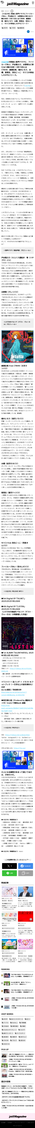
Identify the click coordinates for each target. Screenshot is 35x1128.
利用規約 (10, 1122)
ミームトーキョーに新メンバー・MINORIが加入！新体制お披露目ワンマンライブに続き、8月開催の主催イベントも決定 (25, 959)
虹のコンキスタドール (17, 1019)
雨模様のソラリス (7, 931)
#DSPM (5, 28)
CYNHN (13, 28)
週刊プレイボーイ (8, 1033)
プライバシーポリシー (19, 1122)
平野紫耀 (23, 1022)
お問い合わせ (30, 1122)
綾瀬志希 (21, 28)
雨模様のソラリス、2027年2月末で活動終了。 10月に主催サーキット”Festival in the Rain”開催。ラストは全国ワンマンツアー (9, 907)
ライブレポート (21, 1033)
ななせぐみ (7, 1044)
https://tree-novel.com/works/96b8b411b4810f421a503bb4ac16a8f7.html (17, 708)
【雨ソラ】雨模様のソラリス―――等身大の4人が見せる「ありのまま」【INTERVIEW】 (17, 1092)
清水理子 (6, 1037)
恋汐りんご (23, 1037)
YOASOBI (6, 1040)
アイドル (6, 1022)
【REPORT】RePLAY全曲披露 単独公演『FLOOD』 (16, 1097)
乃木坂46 (6, 1026)
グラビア (14, 1040)
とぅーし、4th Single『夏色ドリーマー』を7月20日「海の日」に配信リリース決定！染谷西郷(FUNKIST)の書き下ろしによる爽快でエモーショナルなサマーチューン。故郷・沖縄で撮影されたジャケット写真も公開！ (25, 904)
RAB (20, 900)
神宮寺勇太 (15, 1026)
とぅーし (26, 900)
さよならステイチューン (10, 1030)
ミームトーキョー (23, 956)
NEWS (2, 11)
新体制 (31, 956)
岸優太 (23, 1026)
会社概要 (3, 1122)
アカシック (22, 925)
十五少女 (27, 86)
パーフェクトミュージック (8, 928)
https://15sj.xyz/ (20, 748)
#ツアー (11, 900)
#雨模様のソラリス (7, 903)
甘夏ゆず (14, 1037)
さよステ (22, 1030)
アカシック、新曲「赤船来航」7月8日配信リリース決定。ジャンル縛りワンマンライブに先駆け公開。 (25, 932)
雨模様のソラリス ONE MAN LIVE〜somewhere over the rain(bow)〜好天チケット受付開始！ (9, 935)
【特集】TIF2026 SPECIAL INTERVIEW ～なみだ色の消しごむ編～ (17, 1106)
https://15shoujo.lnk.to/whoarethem (17, 735)
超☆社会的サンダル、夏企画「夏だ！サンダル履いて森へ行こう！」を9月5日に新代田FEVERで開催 (9, 959)
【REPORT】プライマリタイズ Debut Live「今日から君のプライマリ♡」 (17, 1101)
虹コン (28, 1019)
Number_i (14, 1022)
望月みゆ (23, 1040)
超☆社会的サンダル (7, 956)
